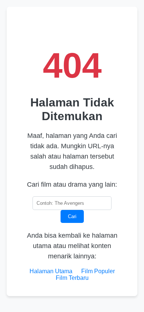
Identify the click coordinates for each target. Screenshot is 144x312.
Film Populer (98, 271)
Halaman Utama (51, 271)
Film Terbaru (72, 278)
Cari (72, 216)
